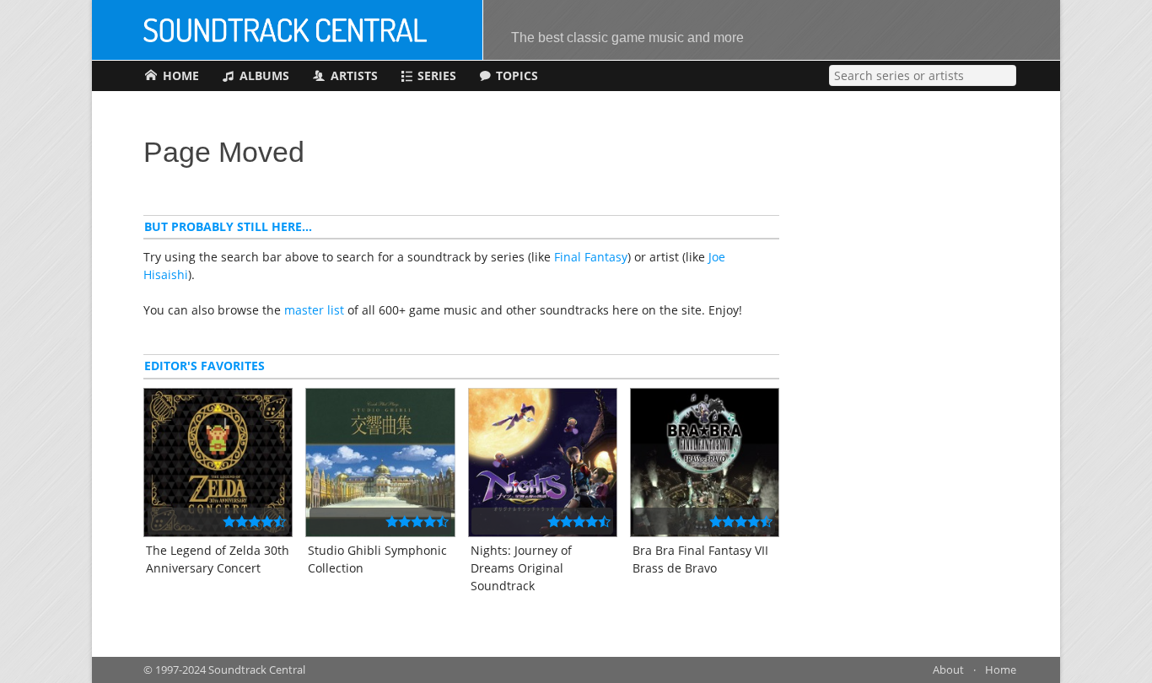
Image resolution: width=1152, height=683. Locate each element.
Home (1000, 670)
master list (314, 310)
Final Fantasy (590, 257)
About (948, 670)
